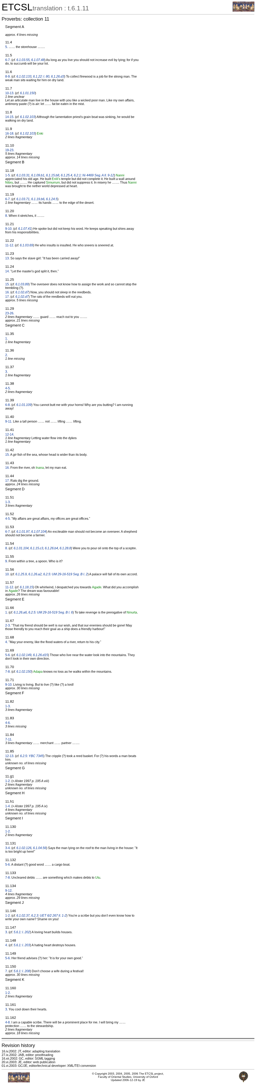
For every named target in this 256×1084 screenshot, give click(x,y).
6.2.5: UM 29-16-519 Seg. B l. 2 (65, 574)
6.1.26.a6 (20, 612)
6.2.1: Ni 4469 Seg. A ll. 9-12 (94, 175)
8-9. (8, 76)
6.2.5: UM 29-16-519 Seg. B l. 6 (50, 612)
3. (6, 371)
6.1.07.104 (38, 531)
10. (7, 574)
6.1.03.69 (26, 245)
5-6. (8, 655)
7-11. (8, 739)
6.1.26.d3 (57, 76)
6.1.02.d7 (22, 292)
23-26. (9, 313)
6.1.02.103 (27, 117)
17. (7, 296)
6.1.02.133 (23, 76)
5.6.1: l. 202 (22, 932)
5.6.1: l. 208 (22, 971)
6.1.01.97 (23, 531)
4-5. (8, 388)
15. (7, 284)
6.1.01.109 (23, 405)
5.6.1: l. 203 (22, 945)
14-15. (9, 117)
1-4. (8, 806)
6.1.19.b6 (37, 199)
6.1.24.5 (51, 199)
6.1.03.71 (23, 199)
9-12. (8, 890)
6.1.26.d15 (40, 655)
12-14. (9, 434)
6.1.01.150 (27, 93)
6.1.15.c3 (36, 548)
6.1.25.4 (66, 175)
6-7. (8, 60)
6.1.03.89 (22, 284)
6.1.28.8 (65, 548)
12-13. (9, 756)
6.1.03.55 (23, 60)
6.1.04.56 (39, 848)
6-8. (8, 405)
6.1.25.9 (21, 574)
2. (6, 355)
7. (6, 971)
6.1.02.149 (23, 655)
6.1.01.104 (21, 548)
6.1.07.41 (24, 228)
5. (6, 47)
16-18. (9, 133)
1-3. (8, 502)
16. (7, 292)
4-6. (8, 722)
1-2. (8, 781)
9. (6, 561)
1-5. (8, 175)
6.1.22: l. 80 (41, 76)
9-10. (8, 228)
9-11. (8, 421)
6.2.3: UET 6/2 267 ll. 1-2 (48, 915)
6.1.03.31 (23, 175)
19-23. (9, 150)
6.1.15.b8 (52, 175)
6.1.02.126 (23, 848)
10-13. (9, 93)
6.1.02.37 (23, 915)
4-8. (8, 1022)
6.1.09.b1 (37, 175)
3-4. (8, 848)
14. (7, 271)
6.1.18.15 (26, 587)
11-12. (9, 245)
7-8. (8, 671)
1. (6, 338)
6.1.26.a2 (35, 574)
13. (7, 258)
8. (6, 215)
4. (6, 642)
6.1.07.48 (37, 60)
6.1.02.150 (23, 671)
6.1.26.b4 (51, 548)
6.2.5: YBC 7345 (31, 756)
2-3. (8, 625)
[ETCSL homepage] (243, 10)
